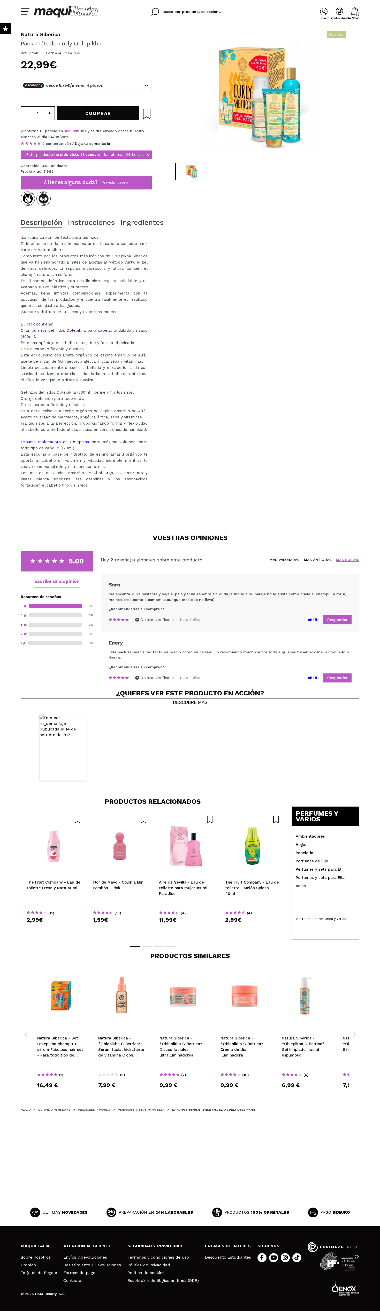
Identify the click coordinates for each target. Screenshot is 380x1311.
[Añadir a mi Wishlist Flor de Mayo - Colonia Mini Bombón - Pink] (120, 819)
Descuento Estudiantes (228, 1257)
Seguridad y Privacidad (154, 1245)
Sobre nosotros (36, 1257)
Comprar (54, 929)
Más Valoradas (285, 560)
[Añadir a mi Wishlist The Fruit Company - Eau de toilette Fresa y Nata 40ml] (54, 819)
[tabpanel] (260, 95)
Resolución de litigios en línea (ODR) (163, 1280)
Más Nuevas (347, 560)
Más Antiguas (318, 560)
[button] (63, 748)
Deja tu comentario (92, 143)
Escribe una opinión (57, 581)
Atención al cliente (87, 1245)
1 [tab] (135, 946)
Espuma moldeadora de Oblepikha (55, 442)
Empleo (28, 1265)
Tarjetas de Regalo (39, 1273)
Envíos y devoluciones (85, 1257)
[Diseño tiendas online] (345, 1288)
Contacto (72, 1280)
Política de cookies (145, 1273)
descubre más (190, 703)
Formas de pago (79, 1273)
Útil (316, 619)
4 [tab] (170, 946)
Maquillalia (35, 1245)
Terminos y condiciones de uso (158, 1257)
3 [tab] (159, 946)
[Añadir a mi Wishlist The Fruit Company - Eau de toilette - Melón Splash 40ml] (252, 819)
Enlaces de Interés (228, 1245)
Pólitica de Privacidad (148, 1265)
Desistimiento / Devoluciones (92, 1265)
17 (82, 131)
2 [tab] (147, 946)
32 (74, 131)
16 (66, 131)
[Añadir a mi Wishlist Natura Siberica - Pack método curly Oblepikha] (147, 113)
